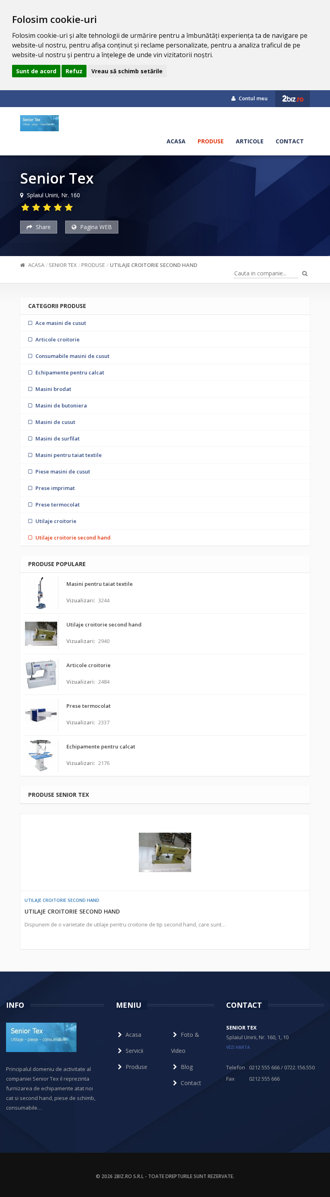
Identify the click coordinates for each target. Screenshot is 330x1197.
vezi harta (238, 1047)
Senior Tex (63, 265)
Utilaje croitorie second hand (153, 265)
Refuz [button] (74, 71)
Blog (187, 1067)
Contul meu (252, 98)
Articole (250, 141)
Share (42, 227)
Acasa (176, 141)
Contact (290, 141)
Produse (211, 141)
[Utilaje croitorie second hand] (165, 852)
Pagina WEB (95, 227)
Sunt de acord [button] (36, 71)
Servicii (134, 1050)
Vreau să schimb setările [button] (127, 71)
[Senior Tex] (39, 123)
